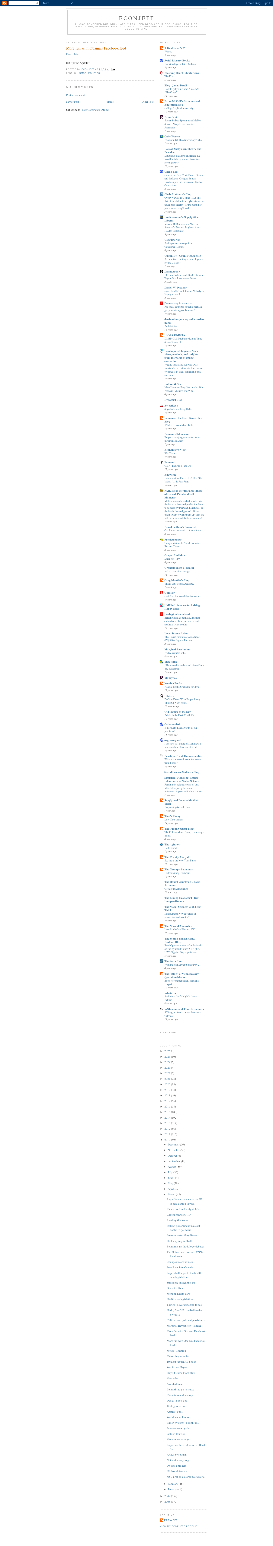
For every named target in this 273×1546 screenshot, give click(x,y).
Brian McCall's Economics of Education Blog (182, 102)
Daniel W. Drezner (175, 287)
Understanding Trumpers (177, 872)
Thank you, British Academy (179, 583)
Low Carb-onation (173, 819)
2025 (167, 1056)
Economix (170, 462)
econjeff (170, 1520)
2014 (167, 1117)
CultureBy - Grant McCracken (182, 256)
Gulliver (169, 592)
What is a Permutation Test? (178, 425)
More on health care (178, 1293)
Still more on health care (181, 1282)
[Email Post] (113, 69)
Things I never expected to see (184, 1305)
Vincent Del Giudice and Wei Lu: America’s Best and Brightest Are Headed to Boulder (181, 227)
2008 (167, 1502)
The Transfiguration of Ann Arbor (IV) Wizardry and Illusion (181, 638)
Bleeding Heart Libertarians (181, 73)
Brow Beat (170, 117)
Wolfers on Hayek (177, 1367)
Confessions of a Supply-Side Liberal (181, 218)
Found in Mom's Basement (180, 527)
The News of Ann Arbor (178, 926)
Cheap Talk (171, 171)
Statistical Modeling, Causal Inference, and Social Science (181, 779)
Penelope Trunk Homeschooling (183, 756)
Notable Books (173, 683)
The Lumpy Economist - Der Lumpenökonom (181, 899)
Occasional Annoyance (176, 888)
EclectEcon (171, 405)
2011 (167, 1134)
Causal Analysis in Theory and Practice (182, 150)
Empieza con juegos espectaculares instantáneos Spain (182, 439)
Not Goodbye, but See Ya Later (180, 64)
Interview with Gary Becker (182, 1235)
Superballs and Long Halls (178, 409)
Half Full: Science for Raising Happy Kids (182, 607)
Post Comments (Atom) (95, 110)
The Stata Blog (173, 961)
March (172, 1194)
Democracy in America (178, 303)
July (170, 1172)
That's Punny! (172, 816)
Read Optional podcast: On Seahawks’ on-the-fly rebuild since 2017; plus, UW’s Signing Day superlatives (183, 949)
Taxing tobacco (176, 1406)
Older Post (148, 101)
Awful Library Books (177, 60)
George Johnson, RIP (179, 1215)
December (174, 1144)
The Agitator (172, 844)
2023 (167, 1068)
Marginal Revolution (177, 649)
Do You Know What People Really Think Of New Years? (182, 701)
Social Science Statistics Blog (181, 772)
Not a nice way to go (178, 1460)
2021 (167, 1079)
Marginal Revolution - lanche (184, 1325)
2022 (167, 1073)
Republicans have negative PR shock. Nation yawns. (184, 1201)
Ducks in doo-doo (177, 1400)
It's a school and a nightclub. (183, 1209)
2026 (167, 1051)
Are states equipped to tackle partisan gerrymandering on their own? (183, 308)
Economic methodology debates (185, 1246)
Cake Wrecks (172, 136)
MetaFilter (170, 662)
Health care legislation (180, 1299)
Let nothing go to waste (180, 1389)
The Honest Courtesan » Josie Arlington (182, 883)
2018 (167, 1095)
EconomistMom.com (176, 434)
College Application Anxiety (178, 108)
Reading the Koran (178, 1220)
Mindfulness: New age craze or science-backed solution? (180, 915)
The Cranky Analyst (176, 857)
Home (110, 101)
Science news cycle (178, 1428)
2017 (167, 1101)
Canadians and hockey (180, 1395)
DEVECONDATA (174, 335)
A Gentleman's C (174, 48)
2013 (167, 1123)
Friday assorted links (175, 652)
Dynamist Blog (173, 400)
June (171, 1178)
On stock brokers (176, 1465)
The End (168, 76)
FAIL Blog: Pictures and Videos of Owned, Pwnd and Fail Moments (183, 493)
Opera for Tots (175, 1288)
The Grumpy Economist (178, 869)
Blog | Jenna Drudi (175, 85)
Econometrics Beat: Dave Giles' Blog (183, 419)
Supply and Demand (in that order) (181, 802)
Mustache (172, 1378)
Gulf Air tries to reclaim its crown (181, 596)
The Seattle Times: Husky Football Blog (179, 940)
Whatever (170, 993)
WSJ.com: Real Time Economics (184, 1009)
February (173, 1484)
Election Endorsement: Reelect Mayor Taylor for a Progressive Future (183, 276)
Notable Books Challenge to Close (181, 686)
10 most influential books (181, 1362)
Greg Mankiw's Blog (176, 580)
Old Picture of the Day (177, 712)
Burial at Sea (170, 326)
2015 (167, 1112)
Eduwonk (170, 474)
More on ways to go (178, 1439)
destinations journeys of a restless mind (184, 321)
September (174, 1161)
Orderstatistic (172, 724)
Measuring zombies (178, 1356)
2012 (167, 1129)
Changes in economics (180, 1262)
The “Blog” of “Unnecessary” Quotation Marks (182, 975)
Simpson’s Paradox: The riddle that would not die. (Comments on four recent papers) (182, 159)
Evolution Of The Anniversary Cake (183, 139)
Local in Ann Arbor (176, 633)
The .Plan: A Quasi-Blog (179, 828)
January (172, 1489)
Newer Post (72, 101)
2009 (167, 1496)
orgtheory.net (172, 740)
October (173, 1155)
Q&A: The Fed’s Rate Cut (177, 465)
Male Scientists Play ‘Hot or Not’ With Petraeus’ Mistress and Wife (184, 389)
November (174, 1150)
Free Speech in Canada (180, 1267)
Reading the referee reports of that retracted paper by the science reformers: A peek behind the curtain (183, 788)
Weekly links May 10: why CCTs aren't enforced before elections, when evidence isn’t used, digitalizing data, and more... (183, 369)
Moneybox (170, 678)
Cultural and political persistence (186, 1320)
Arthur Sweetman (177, 1454)
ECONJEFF (137, 18)
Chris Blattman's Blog (177, 194)
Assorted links (175, 1384)
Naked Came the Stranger (177, 571)
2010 (167, 1140)
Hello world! (170, 847)
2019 (167, 1090)
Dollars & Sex (172, 384)
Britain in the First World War (179, 715)
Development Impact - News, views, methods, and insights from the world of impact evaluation (181, 356)
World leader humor (178, 1417)
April (171, 1189)
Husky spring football (179, 1241)
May (171, 1183)
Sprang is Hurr (172, 558)
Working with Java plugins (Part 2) (182, 964)
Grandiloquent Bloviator (179, 567)
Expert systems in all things (183, 1423)
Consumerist (172, 240)
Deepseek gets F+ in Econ (177, 807)
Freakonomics (173, 539)
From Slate (72, 54)
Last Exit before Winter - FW (179, 929)
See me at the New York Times (180, 860)
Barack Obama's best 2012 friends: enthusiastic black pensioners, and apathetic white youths (182, 621)
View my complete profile (178, 1526)
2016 (167, 1106)
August (172, 1167)
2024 (167, 1062)
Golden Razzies (176, 1434)
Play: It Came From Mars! (181, 1373)
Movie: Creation (176, 1350)
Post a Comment (75, 95)
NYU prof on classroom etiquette (186, 1477)
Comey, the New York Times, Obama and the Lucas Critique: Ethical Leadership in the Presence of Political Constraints (183, 180)
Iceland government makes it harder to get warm (183, 1228)
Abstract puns (175, 1411)
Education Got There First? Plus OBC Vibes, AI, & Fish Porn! (183, 479)
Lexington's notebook (177, 614)
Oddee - (169, 696)
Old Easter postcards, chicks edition (182, 530)
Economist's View (175, 449)
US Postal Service (177, 1471)
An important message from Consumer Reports (178, 244)
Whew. (168, 51)
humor (82, 73)
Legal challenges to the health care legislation (184, 1275)
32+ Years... (170, 453)
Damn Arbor (172, 271)
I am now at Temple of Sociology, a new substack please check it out (182, 745)
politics (94, 73)
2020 (167, 1084)
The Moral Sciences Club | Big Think (182, 908)
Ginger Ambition (174, 555)
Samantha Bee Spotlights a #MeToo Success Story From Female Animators (182, 124)
